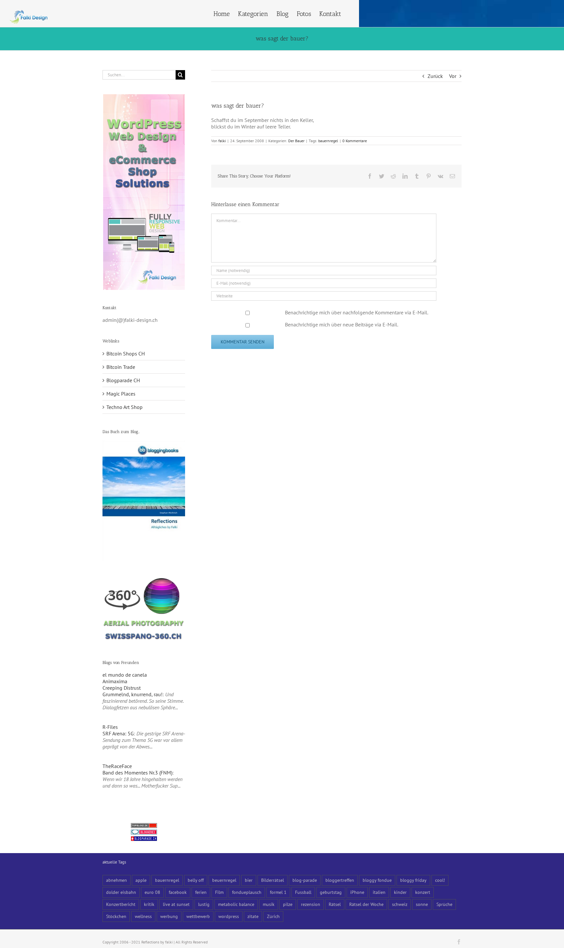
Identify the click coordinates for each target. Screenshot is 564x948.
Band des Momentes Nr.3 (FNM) (137, 772)
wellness (143, 916)
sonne (422, 904)
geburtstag (331, 892)
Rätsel (335, 904)
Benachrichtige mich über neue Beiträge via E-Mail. (341, 324)
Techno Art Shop (124, 407)
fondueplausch (246, 892)
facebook (178, 892)
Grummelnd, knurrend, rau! (132, 694)
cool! (440, 880)
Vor (452, 76)
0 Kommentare (354, 140)
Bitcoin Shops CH (125, 353)
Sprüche (444, 904)
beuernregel (224, 880)
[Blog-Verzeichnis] (144, 833)
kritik (149, 904)
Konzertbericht (120, 904)
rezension (310, 904)
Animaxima (114, 681)
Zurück (435, 76)
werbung (169, 916)
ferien (201, 892)
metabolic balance (236, 904)
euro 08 (152, 892)
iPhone (357, 892)
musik (268, 904)
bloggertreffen (339, 880)
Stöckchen (116, 916)
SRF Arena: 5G (118, 733)
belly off (196, 880)
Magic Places (120, 393)
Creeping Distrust (121, 688)
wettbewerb (198, 916)
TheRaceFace (117, 766)
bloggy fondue (377, 880)
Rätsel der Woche (366, 904)
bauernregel (328, 140)
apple (141, 880)
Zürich (273, 916)
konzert (422, 892)
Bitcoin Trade (120, 367)
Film (219, 892)
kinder (400, 892)
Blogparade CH (123, 380)
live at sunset (176, 904)
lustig (204, 904)
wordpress (228, 916)
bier (249, 880)
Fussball (303, 892)
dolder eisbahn (121, 892)
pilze (287, 904)
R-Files (110, 727)
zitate (252, 916)
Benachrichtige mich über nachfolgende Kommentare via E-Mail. (356, 312)
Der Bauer (296, 140)
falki (222, 140)
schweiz (399, 904)
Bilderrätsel (272, 880)
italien (379, 892)
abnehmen (116, 880)
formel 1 (278, 892)
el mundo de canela (124, 674)
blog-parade (304, 880)
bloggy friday (413, 880)
